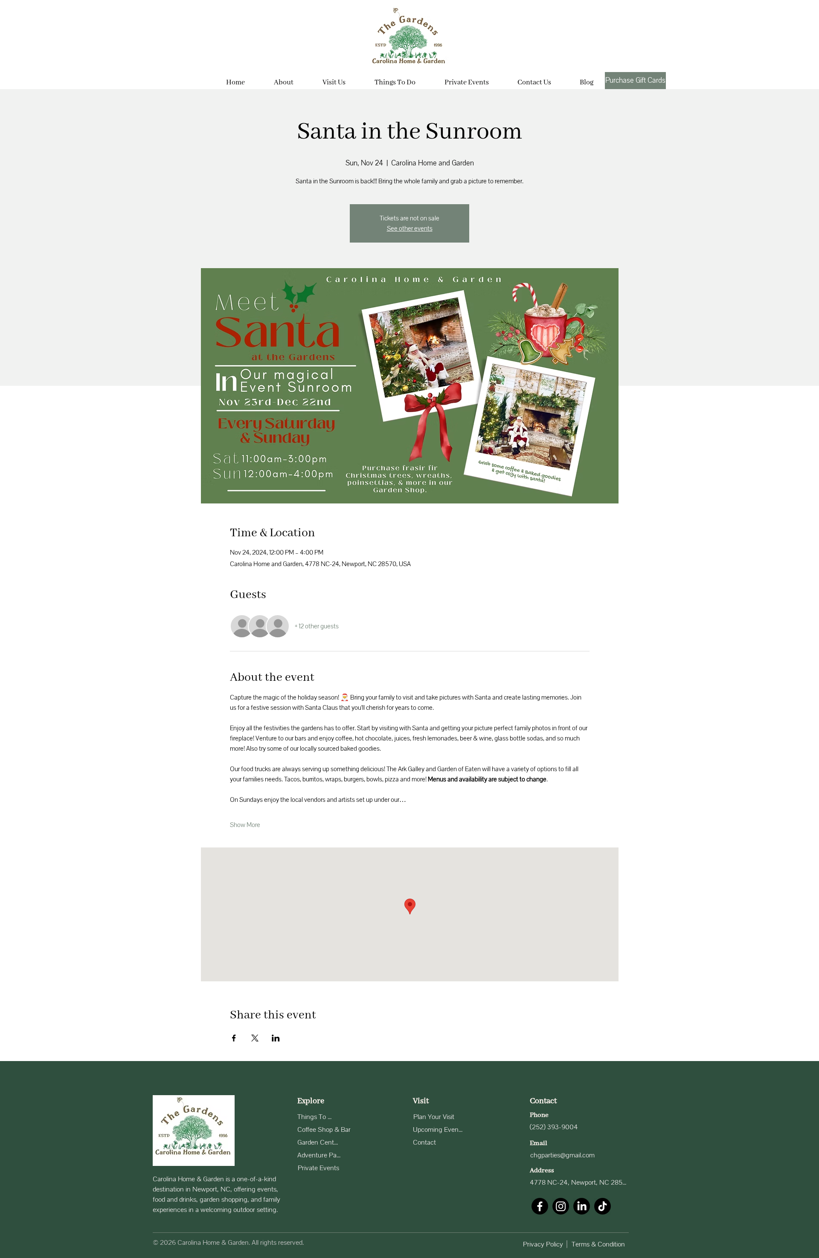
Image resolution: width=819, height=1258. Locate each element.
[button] (334, 79)
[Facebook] (539, 1206)
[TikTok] (602, 1206)
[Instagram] (560, 1206)
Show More (245, 825)
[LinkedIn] (581, 1206)
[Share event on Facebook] (234, 1038)
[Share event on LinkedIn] (276, 1038)
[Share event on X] (255, 1038)
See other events (410, 228)
